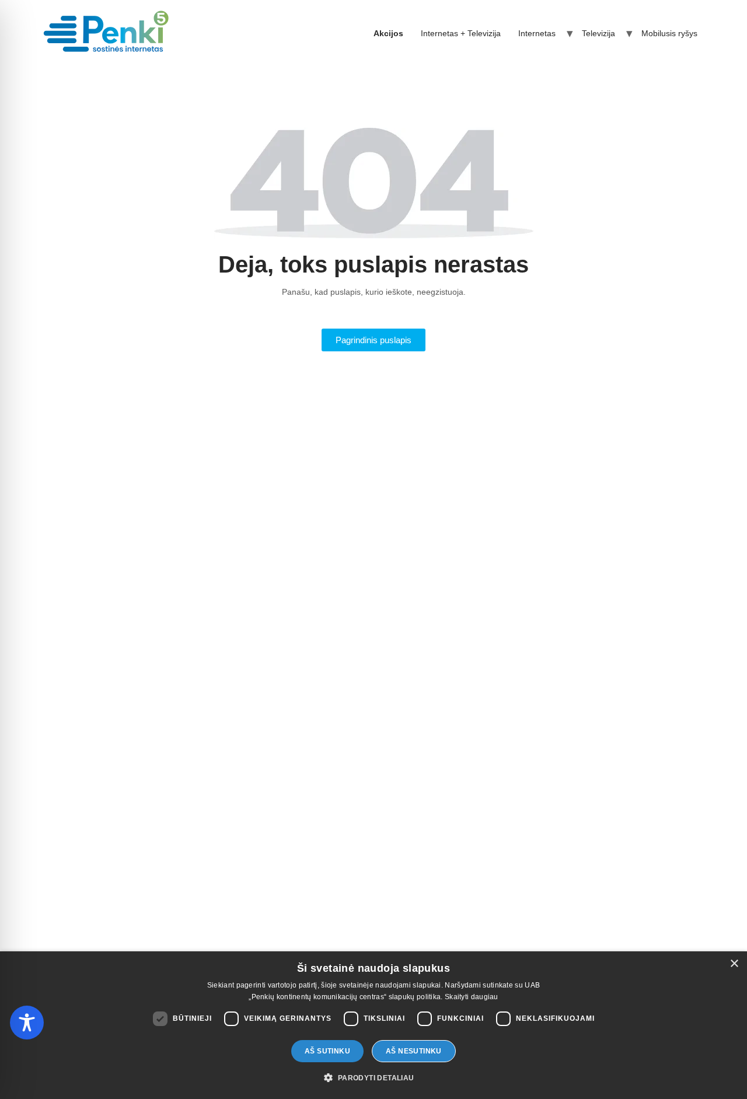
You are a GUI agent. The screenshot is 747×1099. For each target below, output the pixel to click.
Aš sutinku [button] (327, 1051)
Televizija (598, 33)
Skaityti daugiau (471, 997)
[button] (373, 1078)
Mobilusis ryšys (669, 33)
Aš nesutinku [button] (414, 1051)
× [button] (733, 964)
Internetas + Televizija (461, 33)
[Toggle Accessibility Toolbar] (27, 1022)
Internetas (537, 33)
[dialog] (373, 1025)
